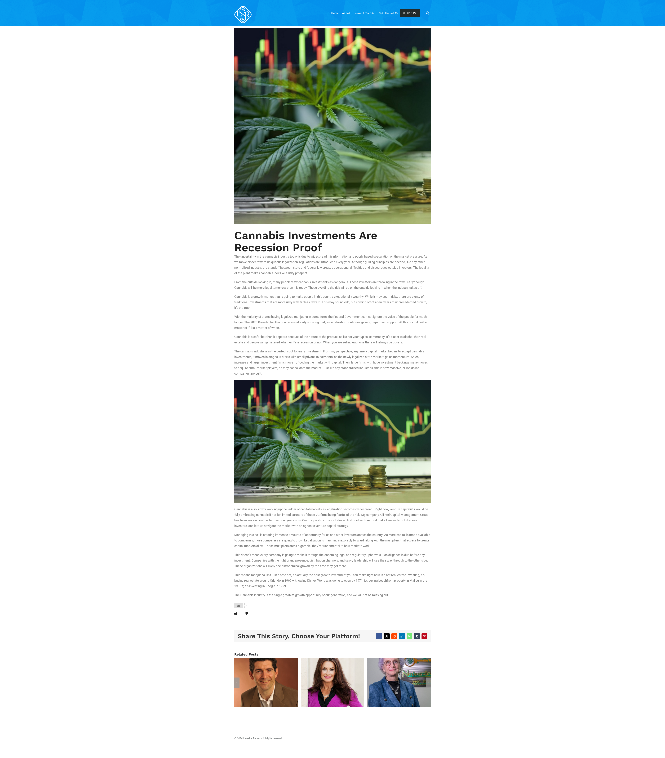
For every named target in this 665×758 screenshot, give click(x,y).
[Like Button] (238, 605)
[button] (427, 13)
